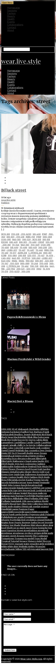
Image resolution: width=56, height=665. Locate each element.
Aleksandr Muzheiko (28, 429)
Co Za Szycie (28, 445)
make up (42, 493)
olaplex (17, 506)
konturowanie (8, 488)
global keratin (16, 472)
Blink (30, 437)
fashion (41, 464)
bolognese (43, 437)
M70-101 (5, 234)
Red (23, 520)
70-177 (13, 252)
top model (28, 538)
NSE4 (14, 260)
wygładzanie (8, 549)
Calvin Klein (41, 440)
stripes (37, 533)
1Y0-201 (15, 234)
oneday (36, 506)
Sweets (28, 536)
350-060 (12, 255)
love (48, 490)
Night (4, 506)
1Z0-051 (31, 255)
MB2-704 (48, 250)
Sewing (5, 525)
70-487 (30, 250)
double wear (32, 453)
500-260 (36, 258)
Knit (40, 485)
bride (14, 440)
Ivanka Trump (33, 480)
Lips (15, 490)
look (32, 490)
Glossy (27, 472)
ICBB (3, 255)
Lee (42, 488)
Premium (29, 517)
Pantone (23, 509)
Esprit (28, 461)
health (19, 477)
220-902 (10, 268)
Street (19, 530)
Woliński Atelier (26, 546)
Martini (39, 496)
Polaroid (49, 514)
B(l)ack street (13, 190)
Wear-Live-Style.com (31, 659)
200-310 (7, 244)
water (26, 544)
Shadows (25, 525)
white (4, 546)
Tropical (5, 541)
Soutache (42, 528)
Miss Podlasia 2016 (33, 498)
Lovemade (6, 493)
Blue (35, 437)
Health (10, 19)
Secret (40, 522)
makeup (5, 496)
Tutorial (14, 541)
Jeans (29, 482)
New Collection (35, 504)
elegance (22, 458)
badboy (25, 432)
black (49, 434)
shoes (39, 525)
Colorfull (18, 448)
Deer (42, 450)
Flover (4, 469)
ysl (28, 549)
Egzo (14, 458)
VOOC (11, 544)
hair (22, 474)
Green (4, 474)
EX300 (4, 242)
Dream (43, 453)
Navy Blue (21, 504)
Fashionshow (20, 466)
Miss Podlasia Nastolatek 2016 (24, 500)
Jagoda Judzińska (10, 482)
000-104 (44, 266)
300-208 (42, 247)
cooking (45, 448)
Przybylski (15, 520)
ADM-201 (22, 252)
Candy (36, 442)
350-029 (35, 244)
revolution (31, 520)
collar (4, 448)
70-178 (4, 271)
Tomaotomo (7, 538)
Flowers (20, 469)
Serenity (48, 522)
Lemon (48, 488)
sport (4, 530)
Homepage (13, 7)
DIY (9, 453)
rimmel (41, 520)
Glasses (5, 472)
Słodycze (11, 528)
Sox (50, 528)
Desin (4, 453)
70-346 (15, 244)
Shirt (33, 525)
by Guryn (30, 440)
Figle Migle (42, 466)
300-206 (25, 271)
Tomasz (18, 538)
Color (10, 448)
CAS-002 (5, 258)
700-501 (34, 266)
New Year (48, 504)
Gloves (35, 472)
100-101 (46, 239)
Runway (25, 522)
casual (4, 445)
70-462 (39, 250)
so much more (24, 528)
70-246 (34, 263)
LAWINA (35, 488)
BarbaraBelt (7, 434)
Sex (11, 525)
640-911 (16, 258)
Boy (9, 440)
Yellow (18, 549)
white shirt (12, 546)
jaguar (22, 482)
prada (20, 517)
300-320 (26, 239)
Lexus (4, 490)
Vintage (31, 541)
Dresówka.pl (7, 456)
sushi (50, 533)
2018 (3, 429)
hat (50, 474)
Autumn (5, 432)
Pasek (11, 514)
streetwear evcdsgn (22, 533)
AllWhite (44, 429)
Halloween (30, 474)
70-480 (32, 242)
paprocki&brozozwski (12, 512)
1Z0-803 (50, 242)
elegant (31, 458)
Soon (34, 528)
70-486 (23, 247)
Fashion (11, 13)
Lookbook (40, 490)
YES (24, 549)
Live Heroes (23, 490)
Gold (41, 472)
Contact (11, 27)
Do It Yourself (18, 453)
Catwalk (12, 445)
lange (28, 488)
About (10, 30)
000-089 (47, 236)
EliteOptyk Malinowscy (13, 461)
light (10, 490)
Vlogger (46, 541)
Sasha (33, 522)
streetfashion (30, 530)
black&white (20, 437)
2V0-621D (26, 234)
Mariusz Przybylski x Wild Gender (29, 359)
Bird (43, 434)
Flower (12, 469)
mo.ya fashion (34, 501)
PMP (44, 234)
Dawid (4, 450)
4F (15, 429)
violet (39, 541)
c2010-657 (12, 250)
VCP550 (26, 258)
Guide (16, 474)
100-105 (10, 236)
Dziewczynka (21, 456)
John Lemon (14, 485)
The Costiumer (40, 536)
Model (44, 501)
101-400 (37, 234)
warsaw (19, 544)
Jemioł (36, 482)
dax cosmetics (31, 450)
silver (45, 525)
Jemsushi (44, 482)
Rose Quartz (14, 522)
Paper (31, 509)
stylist (44, 533)
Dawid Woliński (16, 450)
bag (31, 432)
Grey (10, 474)
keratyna (33, 485)
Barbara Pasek (41, 432)
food (27, 469)
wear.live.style (8, 200)
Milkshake (17, 498)
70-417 (22, 250)
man (12, 496)
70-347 (4, 263)
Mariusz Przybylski (25, 496)
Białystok (36, 434)
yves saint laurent (39, 549)
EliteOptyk (40, 458)
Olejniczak (26, 506)
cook (38, 448)
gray (47, 472)
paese (15, 509)
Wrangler (40, 546)
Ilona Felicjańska (10, 480)
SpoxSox (11, 530)
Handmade (42, 474)
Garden (46, 469)
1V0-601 (43, 263)
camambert (7, 442)
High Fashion (30, 477)
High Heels (44, 477)
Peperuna (34, 514)
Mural (12, 504)
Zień (50, 549)
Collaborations (15, 24)
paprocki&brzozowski (36, 512)
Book (4, 440)
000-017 (47, 252)
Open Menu (7, 3)
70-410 (4, 252)
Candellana (19, 442)
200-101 (22, 255)
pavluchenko (22, 514)
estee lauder (38, 461)
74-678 (49, 255)
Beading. (18, 434)
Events (11, 21)
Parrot (4, 514)
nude (10, 506)
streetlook (42, 530)
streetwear (6, 533)
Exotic (10, 464)
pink (42, 514)
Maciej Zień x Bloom (20, 401)
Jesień (4, 485)
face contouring (28, 464)
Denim (48, 450)
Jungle (24, 485)
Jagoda (44, 480)
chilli (19, 445)
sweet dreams (17, 536)
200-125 (20, 268)
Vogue (4, 544)
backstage (15, 432)
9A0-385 (16, 239)
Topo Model (40, 538)
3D (12, 429)
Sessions (12, 10)
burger (21, 440)
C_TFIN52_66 (35, 252)
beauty (27, 434)
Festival (32, 466)
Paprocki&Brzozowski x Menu (26, 316)
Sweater (5, 536)
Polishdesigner (9, 517)
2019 (8, 429)
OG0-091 (6, 239)
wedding (49, 544)
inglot (22, 480)
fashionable (7, 466)
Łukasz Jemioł (19, 493)
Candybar (45, 442)
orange (44, 506)
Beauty (11, 16)
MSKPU (5, 504)
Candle (29, 442)
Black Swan (7, 437)
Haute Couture (8, 477)
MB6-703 (30, 236)
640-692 (5, 260)
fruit (39, 469)
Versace (23, 541)
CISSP (41, 242)
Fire (50, 466)
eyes (16, 464)
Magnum (32, 493)
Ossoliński (6, 509)
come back (29, 448)
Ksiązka (20, 488)
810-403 (13, 242)
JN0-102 (30, 260)
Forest (33, 469)
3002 (38, 268)
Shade (16, 525)
